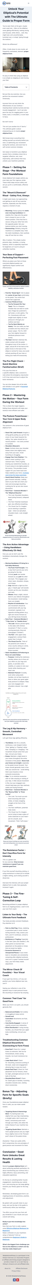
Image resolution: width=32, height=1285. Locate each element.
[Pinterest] (17, 1280)
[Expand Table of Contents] (26, 87)
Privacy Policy (16, 1271)
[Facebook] (14, 1280)
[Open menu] (28, 3)
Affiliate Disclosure (21, 1268)
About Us (7, 1268)
